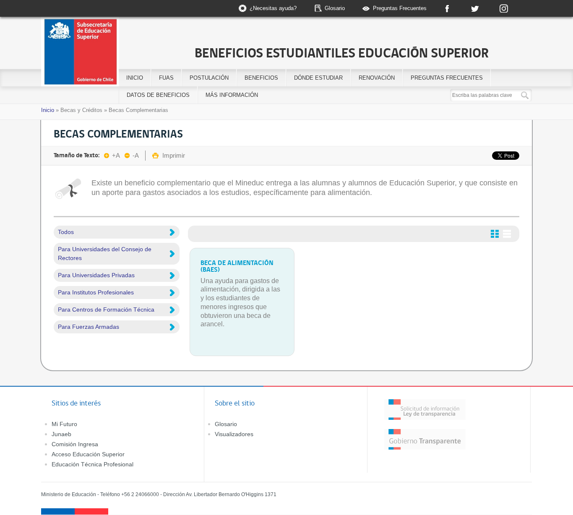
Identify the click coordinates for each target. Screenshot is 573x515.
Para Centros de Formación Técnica (106, 309)
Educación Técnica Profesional (92, 464)
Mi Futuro (64, 424)
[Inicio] (111, 52)
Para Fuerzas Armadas (88, 326)
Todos (66, 232)
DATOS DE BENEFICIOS (158, 95)
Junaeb (61, 434)
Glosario (335, 8)
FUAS (166, 78)
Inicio (134, 78)
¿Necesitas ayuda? (273, 8)
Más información (232, 95)
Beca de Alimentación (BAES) (237, 265)
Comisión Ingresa (75, 444)
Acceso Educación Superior (88, 454)
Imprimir (173, 155)
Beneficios (261, 78)
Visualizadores (234, 434)
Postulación (209, 78)
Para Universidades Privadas (96, 275)
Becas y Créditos (81, 110)
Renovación (377, 78)
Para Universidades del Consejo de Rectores (104, 253)
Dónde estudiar (318, 78)
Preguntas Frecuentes (400, 8)
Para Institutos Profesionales (96, 292)
